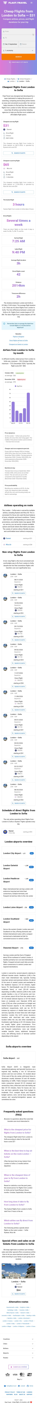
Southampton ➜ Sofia (19, 1315)
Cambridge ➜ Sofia (12, 1310)
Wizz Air (8, 544)
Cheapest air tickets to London (18, 344)
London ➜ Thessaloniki (23, 1323)
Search (18, 57)
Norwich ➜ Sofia (25, 1312)
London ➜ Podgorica (18, 1326)
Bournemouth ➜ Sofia (12, 1307)
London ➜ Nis (18, 1321)
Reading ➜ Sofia (31, 1315)
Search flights (19, 153)
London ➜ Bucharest (24, 1318)
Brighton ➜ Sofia (24, 1307)
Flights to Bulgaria (18, 336)
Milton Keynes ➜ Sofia (13, 1312)
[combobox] (19, 31)
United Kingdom (25, 79)
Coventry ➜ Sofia (24, 1310)
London (12, 81)
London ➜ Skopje (6, 1326)
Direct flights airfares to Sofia (18, 340)
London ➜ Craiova (7, 1321)
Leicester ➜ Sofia (6, 1315)
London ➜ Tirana (30, 1326)
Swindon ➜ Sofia (11, 1318)
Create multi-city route (20, 62)
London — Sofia (18, 1281)
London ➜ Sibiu (11, 1323)
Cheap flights (10, 79)
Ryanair (8, 538)
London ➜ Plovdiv (28, 1321)
